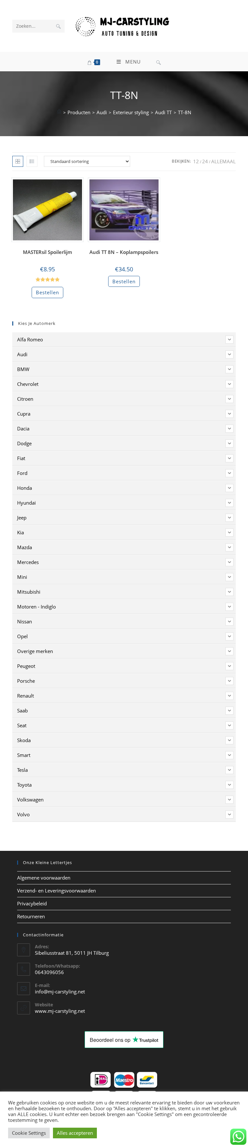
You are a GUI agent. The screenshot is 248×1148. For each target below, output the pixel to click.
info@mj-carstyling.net (60, 991)
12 (196, 161)
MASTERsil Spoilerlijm (47, 252)
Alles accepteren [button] (75, 1133)
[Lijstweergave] (31, 161)
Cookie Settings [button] (29, 1133)
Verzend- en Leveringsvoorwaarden (56, 890)
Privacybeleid (32, 903)
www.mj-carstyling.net (60, 1011)
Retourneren (31, 916)
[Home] (59, 112)
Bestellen (47, 292)
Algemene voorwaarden (43, 877)
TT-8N (184, 112)
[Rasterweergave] (17, 161)
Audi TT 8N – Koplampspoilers (123, 252)
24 (205, 161)
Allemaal (223, 161)
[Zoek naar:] (158, 61)
